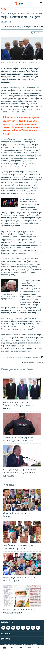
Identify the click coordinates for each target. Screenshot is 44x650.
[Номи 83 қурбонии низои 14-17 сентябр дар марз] (22, 564)
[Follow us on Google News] (3, 628)
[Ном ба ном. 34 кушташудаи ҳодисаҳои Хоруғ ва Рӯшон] (22, 532)
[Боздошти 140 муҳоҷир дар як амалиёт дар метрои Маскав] (22, 424)
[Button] (12, 26)
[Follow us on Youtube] (13, 628)
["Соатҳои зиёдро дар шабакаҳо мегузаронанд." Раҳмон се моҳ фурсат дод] (22, 456)
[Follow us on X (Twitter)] (23, 628)
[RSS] (33, 628)
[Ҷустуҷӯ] (38, 647)
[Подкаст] (38, 628)
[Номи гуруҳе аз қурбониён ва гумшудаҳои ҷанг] (22, 596)
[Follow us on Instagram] (18, 628)
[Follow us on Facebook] (8, 628)
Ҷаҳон (4, 9)
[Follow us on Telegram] (28, 628)
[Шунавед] (12, 647)
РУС (29, 647)
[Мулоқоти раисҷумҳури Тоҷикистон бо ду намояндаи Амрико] (22, 388)
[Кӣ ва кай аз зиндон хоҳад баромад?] (22, 500)
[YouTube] (21, 647)
